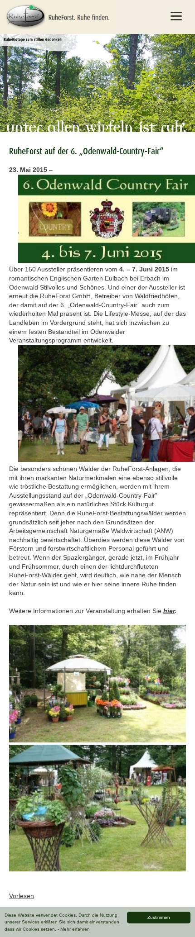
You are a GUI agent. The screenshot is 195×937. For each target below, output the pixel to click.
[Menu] (176, 16)
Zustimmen (158, 917)
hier (169, 610)
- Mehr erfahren (74, 929)
